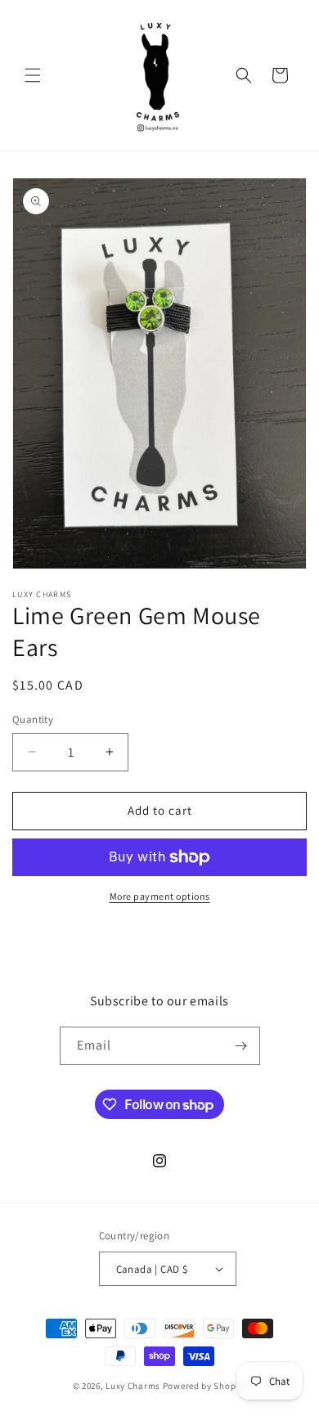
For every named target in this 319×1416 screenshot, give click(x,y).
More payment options (160, 896)
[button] (33, 75)
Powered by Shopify (205, 1385)
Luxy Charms (133, 1385)
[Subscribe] (241, 1046)
